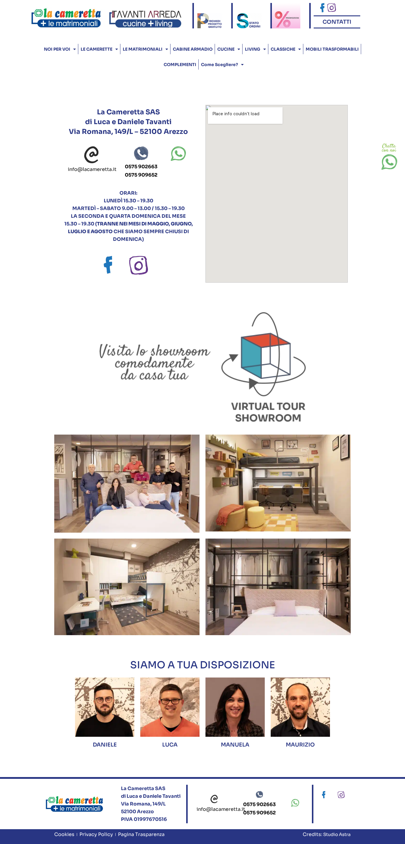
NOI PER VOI (57, 49)
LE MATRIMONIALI (142, 49)
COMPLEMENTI (180, 64)
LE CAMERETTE (96, 49)
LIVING (252, 49)
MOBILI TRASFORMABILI (332, 49)
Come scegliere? (219, 64)
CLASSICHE (283, 49)
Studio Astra (336, 834)
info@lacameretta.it (92, 169)
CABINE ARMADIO (193, 49)
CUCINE (226, 49)
